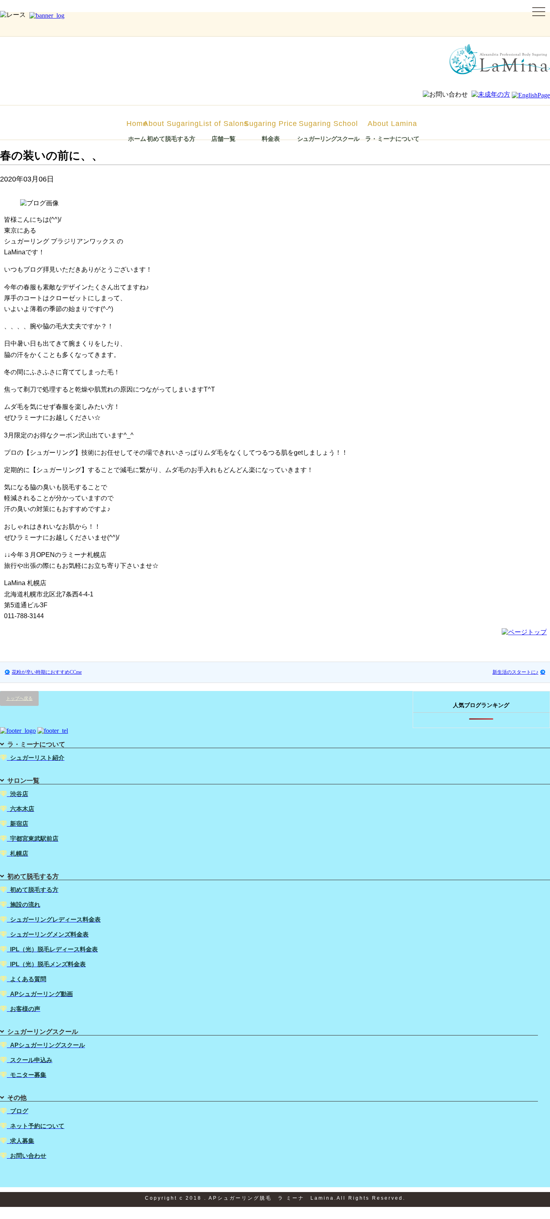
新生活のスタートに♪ (515, 672)
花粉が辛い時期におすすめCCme (47, 672)
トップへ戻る (19, 698)
